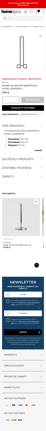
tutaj (33, 344)
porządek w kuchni (38, 26)
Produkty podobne (23, 108)
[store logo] (11, 12)
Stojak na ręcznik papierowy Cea (17, 245)
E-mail (23, 294)
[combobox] (23, 18)
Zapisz (23, 332)
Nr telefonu (23, 313)
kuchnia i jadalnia (21, 26)
